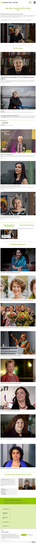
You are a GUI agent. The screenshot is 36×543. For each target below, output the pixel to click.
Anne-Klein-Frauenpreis (5, 479)
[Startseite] (9, 2)
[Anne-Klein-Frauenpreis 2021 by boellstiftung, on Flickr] (25, 228)
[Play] (9, 234)
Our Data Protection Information (5, 540)
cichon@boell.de (3, 494)
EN (31, 2)
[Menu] (35, 2)
